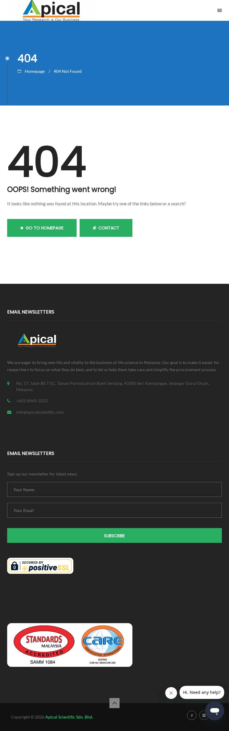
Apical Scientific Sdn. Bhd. (69, 716)
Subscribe (114, 536)
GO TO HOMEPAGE (45, 228)
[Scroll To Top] (114, 703)
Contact (108, 228)
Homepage (35, 71)
